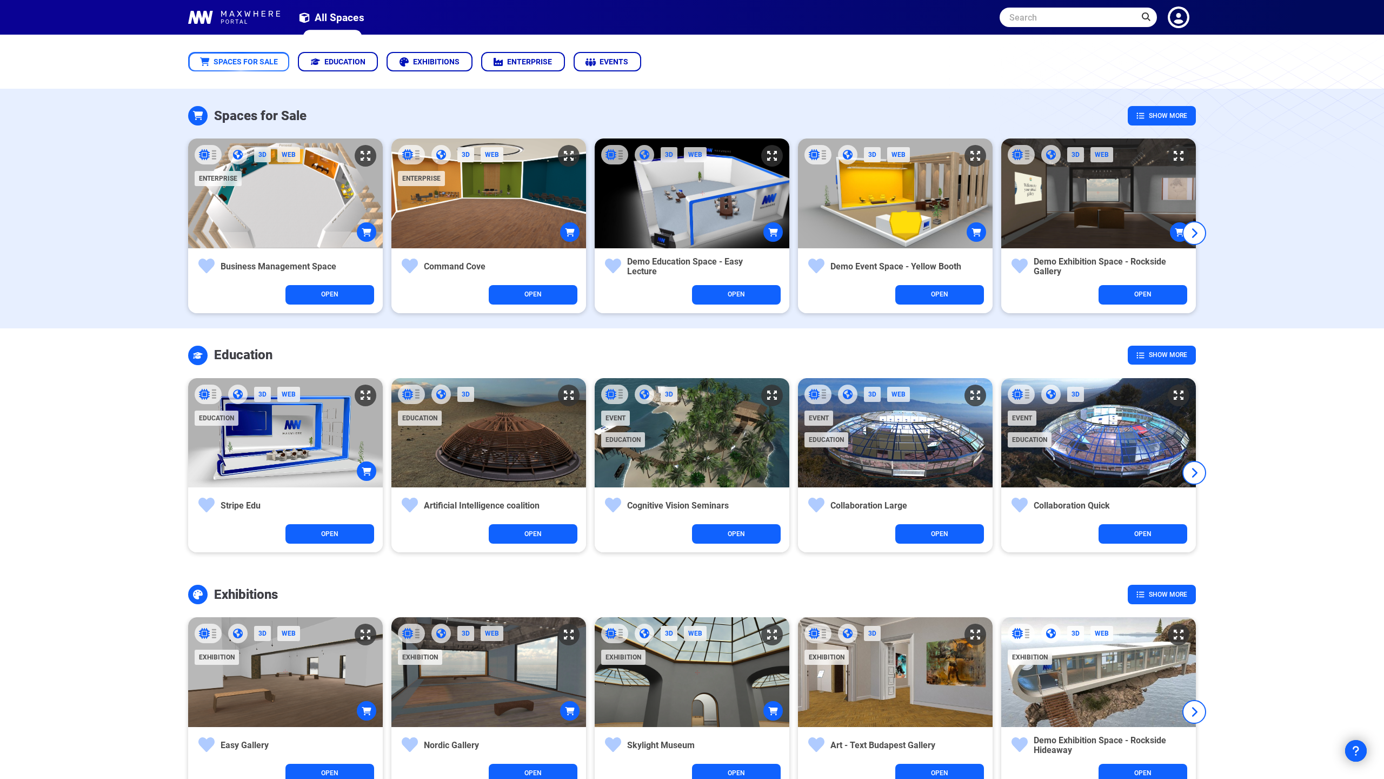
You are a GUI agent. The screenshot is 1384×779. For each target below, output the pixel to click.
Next (1194, 233)
